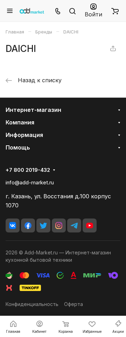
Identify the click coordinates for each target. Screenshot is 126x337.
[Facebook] (28, 225)
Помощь (18, 147)
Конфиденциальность (32, 304)
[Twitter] (43, 225)
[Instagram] (59, 225)
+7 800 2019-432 (28, 170)
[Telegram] (74, 225)
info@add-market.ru (30, 182)
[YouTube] (90, 225)
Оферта (73, 304)
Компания (20, 122)
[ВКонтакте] (13, 225)
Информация (24, 134)
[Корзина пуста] (115, 10)
